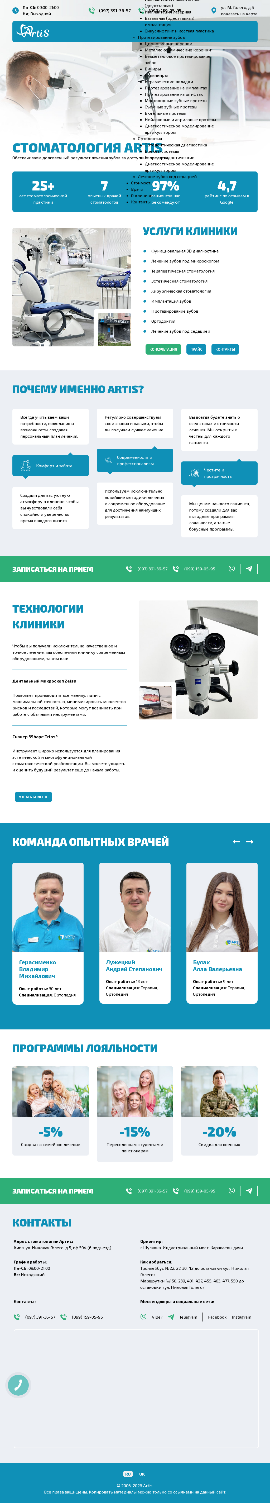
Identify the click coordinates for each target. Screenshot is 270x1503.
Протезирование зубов (174, 310)
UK (142, 1473)
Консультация (163, 349)
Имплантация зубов (171, 300)
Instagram (241, 1316)
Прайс (196, 349)
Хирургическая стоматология (181, 290)
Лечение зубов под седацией (180, 330)
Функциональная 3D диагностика (185, 250)
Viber (157, 1316)
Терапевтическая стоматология (183, 270)
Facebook (217, 1316)
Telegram (188, 1316)
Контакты (225, 349)
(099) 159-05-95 (199, 568)
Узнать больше (33, 797)
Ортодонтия (163, 320)
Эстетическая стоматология (179, 280)
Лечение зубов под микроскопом (185, 260)
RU (128, 1473)
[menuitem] (168, 11)
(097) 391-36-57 (152, 568)
